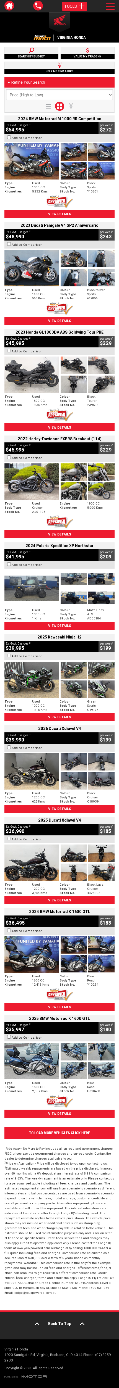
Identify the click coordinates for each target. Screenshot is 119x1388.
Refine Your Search (26, 82)
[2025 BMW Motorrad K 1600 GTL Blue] (59, 1061)
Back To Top (59, 1323)
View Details (59, 214)
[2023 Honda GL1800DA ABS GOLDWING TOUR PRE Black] (59, 375)
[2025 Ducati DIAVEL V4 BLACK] (59, 771)
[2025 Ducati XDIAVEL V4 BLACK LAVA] (59, 863)
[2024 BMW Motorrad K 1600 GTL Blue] (59, 954)
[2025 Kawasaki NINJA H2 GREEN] (59, 680)
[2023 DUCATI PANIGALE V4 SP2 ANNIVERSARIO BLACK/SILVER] (59, 268)
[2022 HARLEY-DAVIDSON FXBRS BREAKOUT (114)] (59, 481)
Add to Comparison (27, 138)
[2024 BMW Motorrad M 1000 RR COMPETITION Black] (59, 161)
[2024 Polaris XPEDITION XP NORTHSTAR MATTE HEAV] (59, 588)
